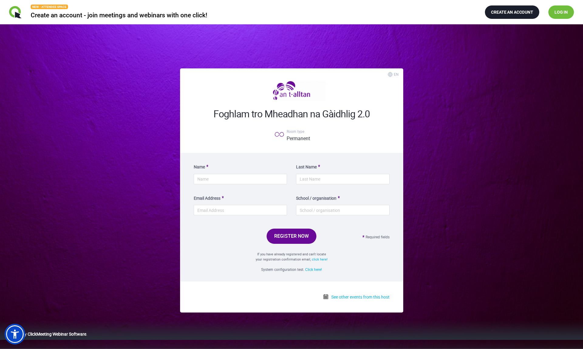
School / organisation (316, 198)
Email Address (207, 198)
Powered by (45, 334)
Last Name (306, 167)
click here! (320, 259)
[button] (15, 334)
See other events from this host (360, 297)
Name (199, 167)
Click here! (313, 269)
